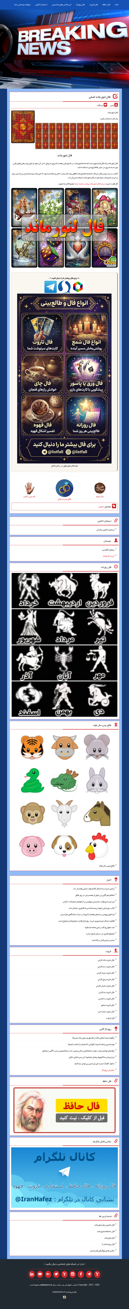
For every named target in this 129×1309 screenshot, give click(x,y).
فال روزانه (80, 4)
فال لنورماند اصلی (99, 97)
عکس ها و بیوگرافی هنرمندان (102, 1250)
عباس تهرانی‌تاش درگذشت (103, 940)
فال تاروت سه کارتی (106, 966)
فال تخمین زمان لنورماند (104, 1225)
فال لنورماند (109, 1237)
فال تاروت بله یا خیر (106, 1011)
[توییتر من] (56, 1274)
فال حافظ (106, 4)
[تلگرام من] (89, 1274)
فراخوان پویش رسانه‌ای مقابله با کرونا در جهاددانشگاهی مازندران (87, 914)
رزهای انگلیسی (108, 549)
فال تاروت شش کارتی (105, 985)
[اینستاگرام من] (73, 1274)
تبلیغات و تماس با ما (22, 4)
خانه (117, 4)
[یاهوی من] (97, 1274)
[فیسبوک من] (81, 1274)
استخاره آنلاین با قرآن (105, 529)
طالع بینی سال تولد (107, 865)
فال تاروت (93, 4)
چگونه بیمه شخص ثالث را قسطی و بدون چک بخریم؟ (93, 1037)
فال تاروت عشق (108, 1005)
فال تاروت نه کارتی (107, 992)
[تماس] (64, 1274)
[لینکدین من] (32, 1274)
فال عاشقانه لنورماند (106, 1231)
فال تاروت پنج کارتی (106, 979)
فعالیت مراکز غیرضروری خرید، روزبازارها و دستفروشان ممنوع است (86, 921)
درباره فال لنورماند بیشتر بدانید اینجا (90, 183)
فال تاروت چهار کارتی (106, 973)
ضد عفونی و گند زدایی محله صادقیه (100, 927)
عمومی (101, 506)
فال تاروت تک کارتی (106, 960)
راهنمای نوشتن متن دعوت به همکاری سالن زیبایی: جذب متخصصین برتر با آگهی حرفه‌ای (78, 1050)
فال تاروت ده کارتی (106, 998)
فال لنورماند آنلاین (65, 24)
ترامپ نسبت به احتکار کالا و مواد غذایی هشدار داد (94, 888)
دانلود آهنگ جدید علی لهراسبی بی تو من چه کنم (95, 1063)
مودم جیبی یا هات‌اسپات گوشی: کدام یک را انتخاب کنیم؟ (91, 1044)
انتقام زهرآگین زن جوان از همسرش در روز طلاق (95, 895)
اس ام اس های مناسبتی (61, 4)
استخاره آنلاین (41, 4)
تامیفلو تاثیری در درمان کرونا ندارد (100, 933)
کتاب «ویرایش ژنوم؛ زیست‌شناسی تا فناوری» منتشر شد (92, 908)
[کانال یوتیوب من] (40, 1274)
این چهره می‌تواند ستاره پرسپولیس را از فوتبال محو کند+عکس (89, 901)
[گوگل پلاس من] (48, 1274)
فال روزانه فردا (108, 1244)
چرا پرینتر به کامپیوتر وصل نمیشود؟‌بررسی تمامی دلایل (92, 1057)
